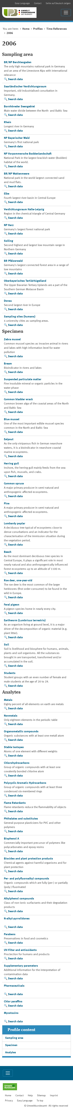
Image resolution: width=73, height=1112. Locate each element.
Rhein (7, 122)
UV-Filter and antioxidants (20, 950)
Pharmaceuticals (14, 985)
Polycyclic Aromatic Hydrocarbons (25, 783)
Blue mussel (11, 419)
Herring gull (11, 463)
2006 (10, 33)
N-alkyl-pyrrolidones (17, 918)
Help (30, 1095)
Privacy (9, 1100)
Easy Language (22, 3)
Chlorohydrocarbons (16, 763)
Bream (8, 363)
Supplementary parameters (21, 966)
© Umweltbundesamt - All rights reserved (46, 1106)
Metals (8, 700)
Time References (56, 29)
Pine (6, 503)
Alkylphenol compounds (19, 898)
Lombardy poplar (14, 523)
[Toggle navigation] (66, 12)
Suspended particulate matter (22, 379)
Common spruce (14, 483)
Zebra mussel (12, 339)
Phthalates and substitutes (21, 818)
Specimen (11, 1045)
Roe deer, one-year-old (18, 580)
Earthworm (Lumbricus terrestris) (25, 620)
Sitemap (41, 1095)
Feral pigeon (11, 604)
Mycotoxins (11, 1013)
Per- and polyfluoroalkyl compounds (26, 878)
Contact (37, 3)
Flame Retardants (15, 803)
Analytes (10, 1052)
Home (25, 29)
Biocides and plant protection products (28, 858)
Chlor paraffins (13, 1001)
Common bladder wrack (18, 399)
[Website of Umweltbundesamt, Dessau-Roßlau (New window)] (10, 1087)
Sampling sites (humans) (19, 316)
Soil (6, 644)
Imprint (54, 1095)
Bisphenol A (11, 838)
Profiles (38, 29)
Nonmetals (10, 715)
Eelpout (8, 439)
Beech (7, 552)
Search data (15, 79)
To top (40, 1100)
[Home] (19, 12)
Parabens (9, 934)
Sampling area (14, 1038)
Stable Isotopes (14, 747)
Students (9, 673)
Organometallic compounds (21, 731)
